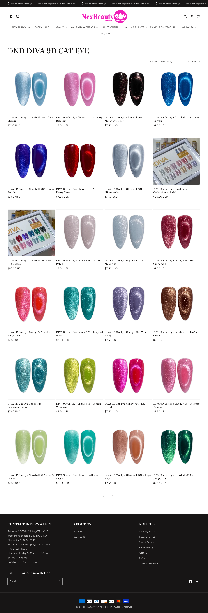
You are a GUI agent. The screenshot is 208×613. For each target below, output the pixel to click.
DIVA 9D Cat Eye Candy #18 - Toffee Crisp (175, 334)
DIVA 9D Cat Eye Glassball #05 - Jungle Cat (173, 477)
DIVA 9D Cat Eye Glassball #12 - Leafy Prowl (31, 477)
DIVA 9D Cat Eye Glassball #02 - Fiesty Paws (76, 191)
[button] (20, 27)
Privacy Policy (146, 547)
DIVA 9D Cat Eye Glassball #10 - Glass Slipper (31, 119)
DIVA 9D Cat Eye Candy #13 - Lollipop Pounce (176, 405)
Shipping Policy (147, 531)
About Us (78, 531)
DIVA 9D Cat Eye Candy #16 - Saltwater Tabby (25, 405)
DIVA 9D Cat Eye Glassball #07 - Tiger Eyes (128, 477)
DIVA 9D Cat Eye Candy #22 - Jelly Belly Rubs (29, 334)
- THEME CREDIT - (106, 607)
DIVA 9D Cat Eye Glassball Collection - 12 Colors (30, 262)
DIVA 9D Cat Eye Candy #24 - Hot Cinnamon (174, 262)
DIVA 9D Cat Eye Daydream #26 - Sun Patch (79, 262)
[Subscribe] (59, 581)
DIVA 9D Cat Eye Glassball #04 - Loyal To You (176, 119)
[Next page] (112, 496)
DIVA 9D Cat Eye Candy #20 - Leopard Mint (79, 334)
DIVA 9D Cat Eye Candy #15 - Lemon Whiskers (78, 405)
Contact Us (79, 537)
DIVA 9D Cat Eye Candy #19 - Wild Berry (126, 334)
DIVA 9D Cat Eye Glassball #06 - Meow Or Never (124, 119)
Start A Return (146, 542)
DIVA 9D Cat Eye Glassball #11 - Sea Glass (78, 477)
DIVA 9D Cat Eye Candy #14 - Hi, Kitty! (125, 405)
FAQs (142, 558)
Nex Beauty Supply (90, 607)
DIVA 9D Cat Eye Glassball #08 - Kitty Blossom (79, 119)
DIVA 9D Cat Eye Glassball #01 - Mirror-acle (124, 191)
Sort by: (153, 61)
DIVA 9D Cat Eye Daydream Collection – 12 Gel (170, 191)
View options (31, 106)
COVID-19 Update (148, 563)
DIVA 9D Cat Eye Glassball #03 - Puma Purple (31, 191)
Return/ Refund (147, 537)
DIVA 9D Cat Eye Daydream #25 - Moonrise (125, 262)
